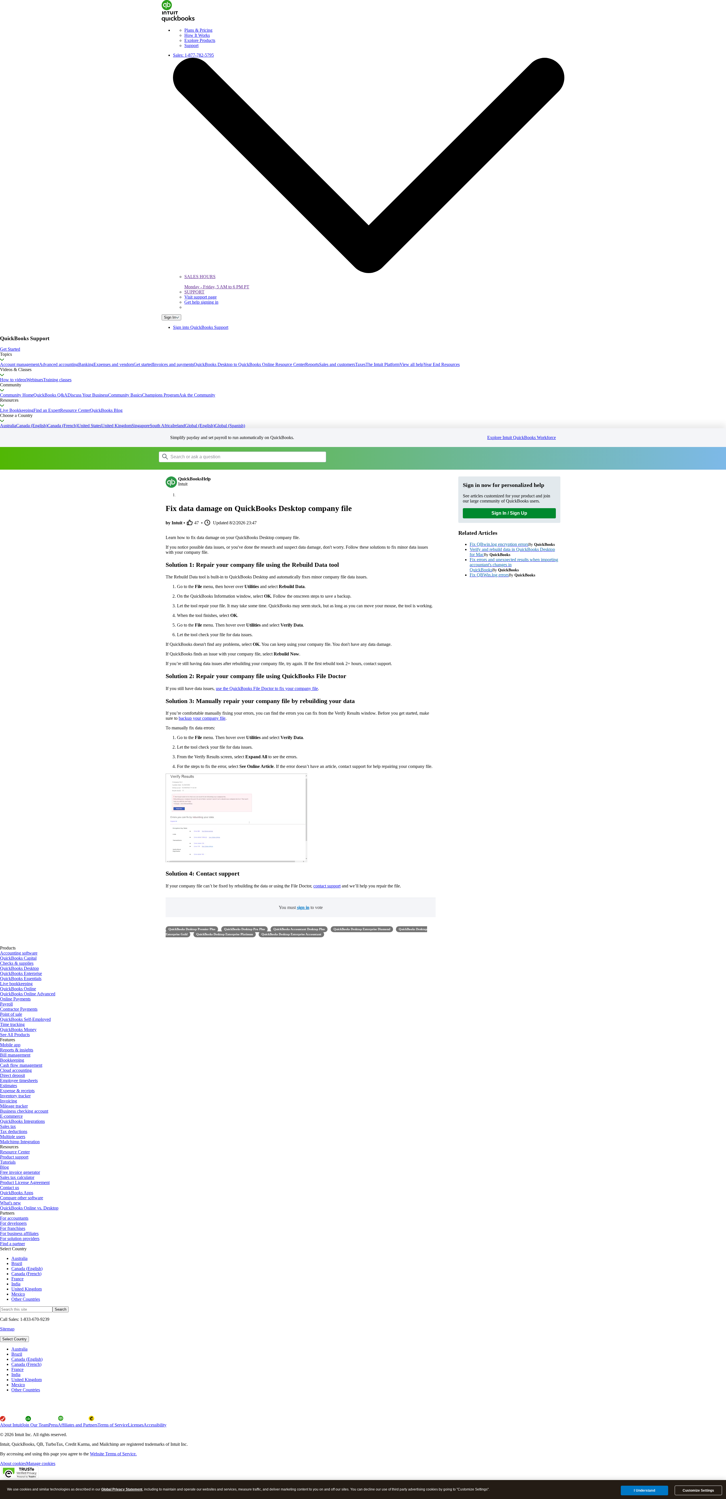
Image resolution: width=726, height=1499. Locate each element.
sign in (303, 907)
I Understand (644, 1490)
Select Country (14, 1339)
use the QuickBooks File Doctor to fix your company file (267, 688)
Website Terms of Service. (113, 1453)
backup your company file (202, 718)
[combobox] (231, 457)
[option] (368, 1349)
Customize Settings (698, 1490)
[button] (363, 349)
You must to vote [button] (301, 907)
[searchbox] (242, 457)
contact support (327, 885)
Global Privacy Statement (121, 1489)
